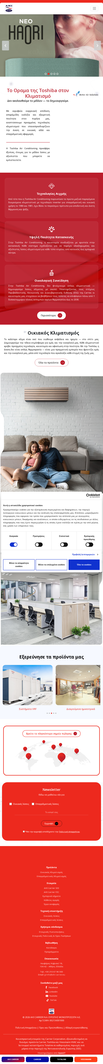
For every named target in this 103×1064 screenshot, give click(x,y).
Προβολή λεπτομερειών (83, 554)
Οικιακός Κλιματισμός (51, 872)
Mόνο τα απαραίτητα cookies (19, 564)
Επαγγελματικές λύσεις (51, 920)
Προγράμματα (51, 951)
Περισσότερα (48, 315)
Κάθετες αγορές (51, 900)
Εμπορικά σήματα (51, 896)
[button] (51, 45)
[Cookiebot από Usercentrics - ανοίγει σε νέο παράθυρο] (88, 496)
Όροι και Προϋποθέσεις (51, 1027)
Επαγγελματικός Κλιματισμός (51, 876)
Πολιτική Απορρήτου (69, 831)
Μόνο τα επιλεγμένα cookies (51, 564)
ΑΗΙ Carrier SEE (51, 888)
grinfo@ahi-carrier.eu (54, 974)
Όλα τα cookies (84, 564)
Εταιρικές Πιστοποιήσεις (51, 931)
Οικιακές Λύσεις (52, 916)
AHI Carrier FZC (51, 892)
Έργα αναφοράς (51, 904)
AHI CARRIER (13, 1059)
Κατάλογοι (51, 947)
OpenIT (61, 1053)
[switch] (39, 544)
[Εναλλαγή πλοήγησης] (94, 8)
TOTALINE (61, 1059)
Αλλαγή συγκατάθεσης (76, 1027)
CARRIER (37, 1059)
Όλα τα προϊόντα (48, 362)
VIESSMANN (86, 1059)
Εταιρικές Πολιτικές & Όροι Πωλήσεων (51, 936)
